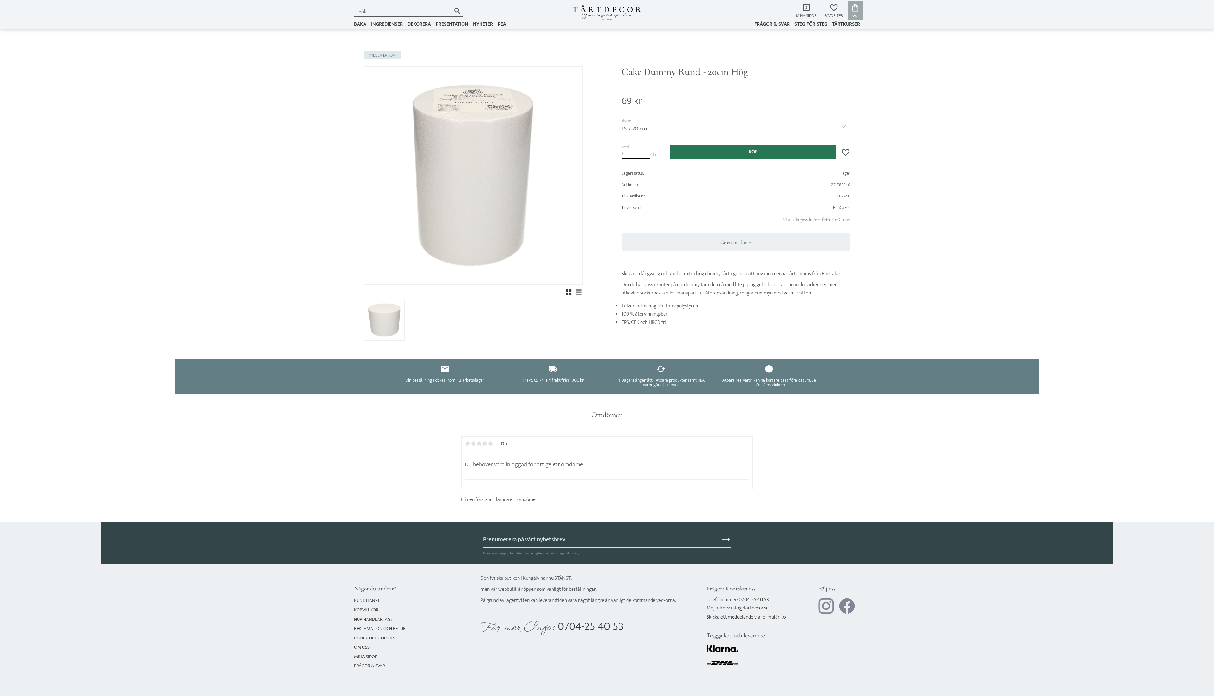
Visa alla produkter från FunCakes (816, 219)
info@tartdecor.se (750, 608)
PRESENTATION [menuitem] (452, 24)
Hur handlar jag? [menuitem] (373, 619)
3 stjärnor (479, 443)
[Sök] (457, 11)
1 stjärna (467, 443)
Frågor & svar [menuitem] (772, 24)
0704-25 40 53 (591, 626)
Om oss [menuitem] (362, 647)
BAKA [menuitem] (360, 24)
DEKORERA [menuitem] (419, 24)
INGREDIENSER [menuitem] (387, 24)
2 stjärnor (473, 443)
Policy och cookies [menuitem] (374, 638)
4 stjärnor (484, 443)
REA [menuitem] (502, 24)
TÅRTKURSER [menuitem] (846, 24)
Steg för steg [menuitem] (810, 24)
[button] (834, 11)
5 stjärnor (490, 443)
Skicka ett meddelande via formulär (747, 617)
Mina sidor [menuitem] (806, 16)
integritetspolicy (567, 553)
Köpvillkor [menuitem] (366, 610)
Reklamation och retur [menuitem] (380, 628)
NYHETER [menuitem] (483, 24)
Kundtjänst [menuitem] (367, 600)
